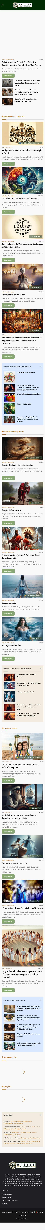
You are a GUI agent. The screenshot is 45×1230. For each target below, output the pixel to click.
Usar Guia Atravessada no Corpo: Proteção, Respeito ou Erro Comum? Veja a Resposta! (28, 1018)
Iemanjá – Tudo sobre (11, 645)
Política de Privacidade (9, 1200)
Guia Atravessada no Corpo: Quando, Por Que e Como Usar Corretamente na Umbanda (29, 1008)
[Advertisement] (22, 33)
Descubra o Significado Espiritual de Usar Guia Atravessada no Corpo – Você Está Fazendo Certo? (28, 1027)
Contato (4, 1203)
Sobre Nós (5, 1191)
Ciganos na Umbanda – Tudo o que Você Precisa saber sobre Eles (28, 715)
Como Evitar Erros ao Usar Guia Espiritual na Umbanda (26, 100)
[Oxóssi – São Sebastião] (9, 408)
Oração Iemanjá (9, 603)
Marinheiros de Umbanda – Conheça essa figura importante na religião (20, 817)
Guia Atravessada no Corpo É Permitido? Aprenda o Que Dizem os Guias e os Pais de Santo (27, 92)
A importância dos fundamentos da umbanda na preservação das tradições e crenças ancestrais (22, 340)
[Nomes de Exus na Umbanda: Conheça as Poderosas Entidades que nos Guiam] (9, 707)
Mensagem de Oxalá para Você (31, 1138)
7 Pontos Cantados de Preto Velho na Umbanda (22, 908)
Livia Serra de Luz (7, 147)
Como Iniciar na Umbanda (13, 294)
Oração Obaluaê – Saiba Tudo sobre (17, 465)
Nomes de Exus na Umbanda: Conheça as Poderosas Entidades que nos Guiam (29, 707)
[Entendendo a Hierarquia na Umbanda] (9, 397)
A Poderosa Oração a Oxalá (25, 692)
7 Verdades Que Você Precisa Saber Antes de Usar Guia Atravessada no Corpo (27, 83)
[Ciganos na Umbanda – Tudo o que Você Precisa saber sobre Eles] (9, 716)
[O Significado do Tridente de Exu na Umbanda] (9, 1037)
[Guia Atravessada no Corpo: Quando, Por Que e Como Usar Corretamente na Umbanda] (9, 1009)
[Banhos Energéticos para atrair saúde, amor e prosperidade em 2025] (9, 1046)
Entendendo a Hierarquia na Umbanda (29, 394)
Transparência (6, 1197)
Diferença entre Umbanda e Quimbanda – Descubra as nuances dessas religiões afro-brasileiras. (28, 387)
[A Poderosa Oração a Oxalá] (9, 696)
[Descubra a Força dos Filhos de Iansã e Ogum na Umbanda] (9, 685)
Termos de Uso (7, 1194)
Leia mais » (8, 76)
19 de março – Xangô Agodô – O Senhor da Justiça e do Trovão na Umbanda (27, 419)
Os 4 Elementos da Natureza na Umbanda (20, 198)
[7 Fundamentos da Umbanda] (9, 377)
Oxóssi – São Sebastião (24, 404)
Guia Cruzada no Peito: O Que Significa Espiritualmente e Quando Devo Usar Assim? (21, 63)
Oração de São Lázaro (11, 510)
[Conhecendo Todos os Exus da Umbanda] (9, 677)
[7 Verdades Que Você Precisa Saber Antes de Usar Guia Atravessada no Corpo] (7, 83)
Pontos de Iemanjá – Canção (14, 863)
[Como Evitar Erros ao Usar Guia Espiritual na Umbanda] (7, 101)
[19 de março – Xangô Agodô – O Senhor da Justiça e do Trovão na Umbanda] (9, 419)
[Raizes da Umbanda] (22, 5)
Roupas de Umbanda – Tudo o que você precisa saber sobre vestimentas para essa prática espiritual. (22, 974)
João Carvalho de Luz (8, 59)
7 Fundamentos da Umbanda (26, 373)
